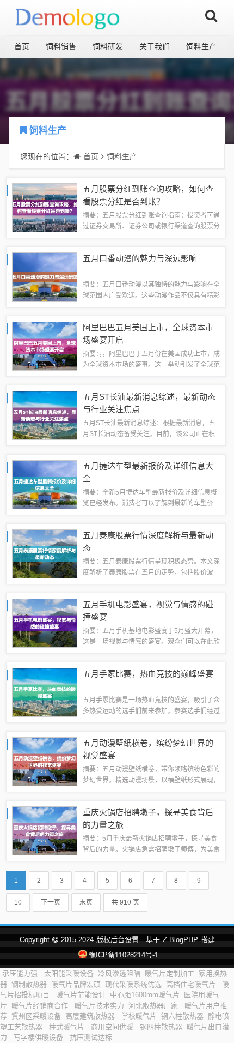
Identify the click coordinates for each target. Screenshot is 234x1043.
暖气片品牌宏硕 (76, 984)
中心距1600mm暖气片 (145, 995)
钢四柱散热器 (161, 1027)
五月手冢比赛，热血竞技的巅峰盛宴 (148, 673)
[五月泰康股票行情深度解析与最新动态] (45, 553)
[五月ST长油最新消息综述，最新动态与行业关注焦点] (45, 415)
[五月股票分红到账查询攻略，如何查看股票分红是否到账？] (45, 207)
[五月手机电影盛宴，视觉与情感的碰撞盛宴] (45, 622)
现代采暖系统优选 (133, 984)
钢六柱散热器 (182, 1016)
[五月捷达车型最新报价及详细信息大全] (45, 484)
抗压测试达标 (92, 1037)
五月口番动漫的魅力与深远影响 (140, 258)
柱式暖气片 (68, 1027)
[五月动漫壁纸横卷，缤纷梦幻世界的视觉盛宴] (45, 761)
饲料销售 (61, 46)
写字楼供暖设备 (39, 1037)
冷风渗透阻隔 (119, 973)
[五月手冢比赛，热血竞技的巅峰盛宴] (45, 692)
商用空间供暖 (113, 1027)
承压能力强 (21, 973)
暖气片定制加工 (169, 973)
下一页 (50, 902)
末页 (86, 902)
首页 (21, 46)
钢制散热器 (29, 984)
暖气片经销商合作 (40, 1006)
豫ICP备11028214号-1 (123, 955)
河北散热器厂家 (154, 1006)
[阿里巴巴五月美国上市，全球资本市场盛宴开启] (45, 345)
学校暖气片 (139, 1016)
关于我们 (154, 46)
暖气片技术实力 (99, 1006)
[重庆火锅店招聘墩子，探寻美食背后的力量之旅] (45, 830)
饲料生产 (201, 46)
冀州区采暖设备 (36, 1016)
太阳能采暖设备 (69, 973)
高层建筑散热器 (91, 1016)
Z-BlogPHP (180, 940)
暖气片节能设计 (81, 995)
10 (18, 902)
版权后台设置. (118, 940)
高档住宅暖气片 (192, 984)
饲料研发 (108, 46)
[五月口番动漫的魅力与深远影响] (45, 276)
